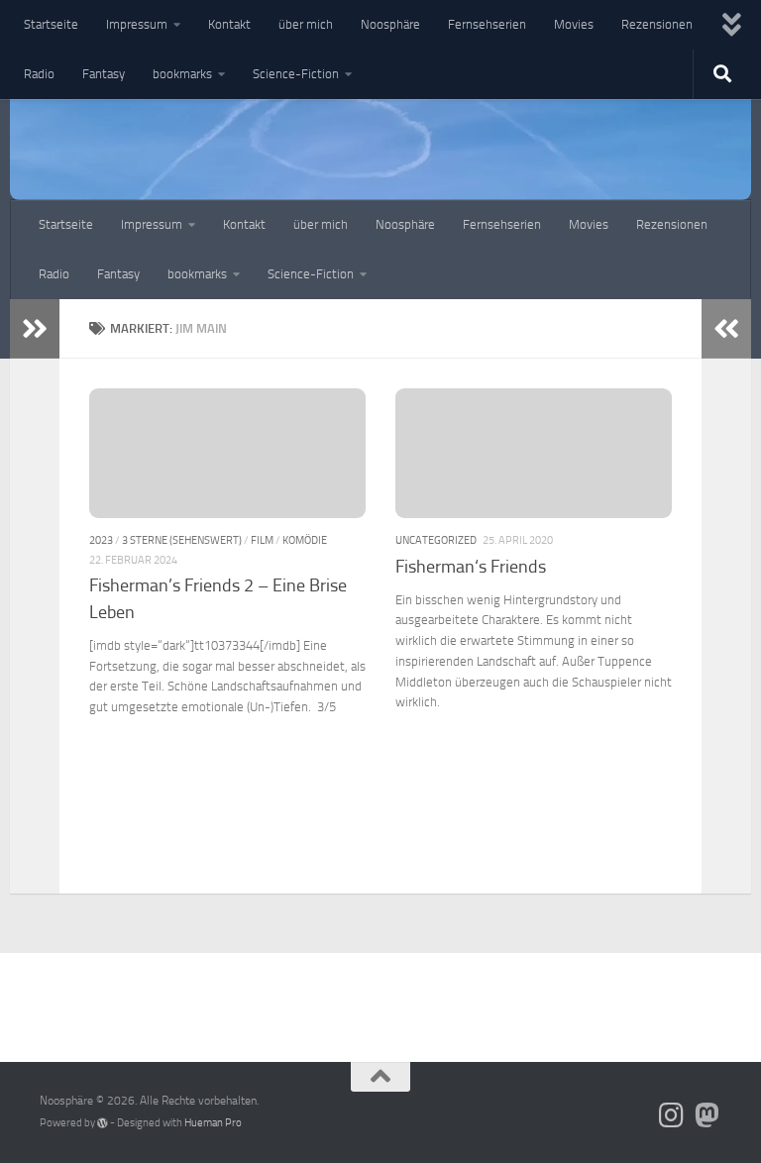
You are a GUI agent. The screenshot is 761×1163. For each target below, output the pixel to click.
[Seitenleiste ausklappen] (34, 329)
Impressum (136, 24)
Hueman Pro (213, 1122)
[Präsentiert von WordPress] (102, 1122)
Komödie (304, 540)
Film (262, 540)
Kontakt (229, 24)
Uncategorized (436, 540)
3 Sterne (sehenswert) (182, 540)
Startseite (51, 24)
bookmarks (182, 73)
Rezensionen (657, 24)
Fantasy (103, 73)
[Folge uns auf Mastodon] (707, 1115)
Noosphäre (390, 24)
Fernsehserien (487, 24)
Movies (574, 24)
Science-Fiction (296, 73)
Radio (39, 73)
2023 (101, 540)
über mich (305, 24)
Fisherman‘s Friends (470, 567)
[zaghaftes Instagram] (672, 1115)
